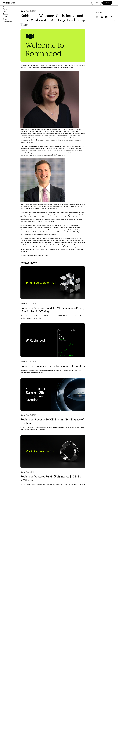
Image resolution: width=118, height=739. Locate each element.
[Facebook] (97, 17)
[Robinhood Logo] (9, 3)
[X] (102, 17)
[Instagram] (111, 17)
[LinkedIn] (106, 17)
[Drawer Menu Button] (114, 2)
